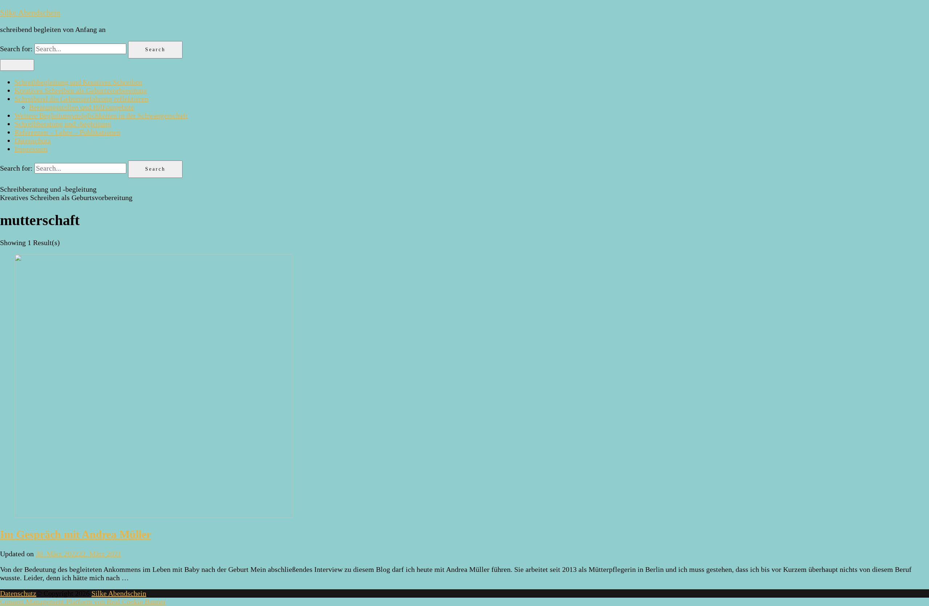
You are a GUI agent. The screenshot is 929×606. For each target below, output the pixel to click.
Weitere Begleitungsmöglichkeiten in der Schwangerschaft (101, 115)
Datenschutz (33, 141)
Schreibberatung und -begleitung (63, 124)
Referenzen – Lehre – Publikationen (67, 132)
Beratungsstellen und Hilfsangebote (81, 107)
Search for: (16, 49)
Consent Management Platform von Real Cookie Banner (83, 602)
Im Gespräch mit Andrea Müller (75, 534)
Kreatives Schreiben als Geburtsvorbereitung (81, 90)
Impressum (31, 149)
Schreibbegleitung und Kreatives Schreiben (78, 82)
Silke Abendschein (30, 12)
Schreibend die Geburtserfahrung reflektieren (81, 99)
